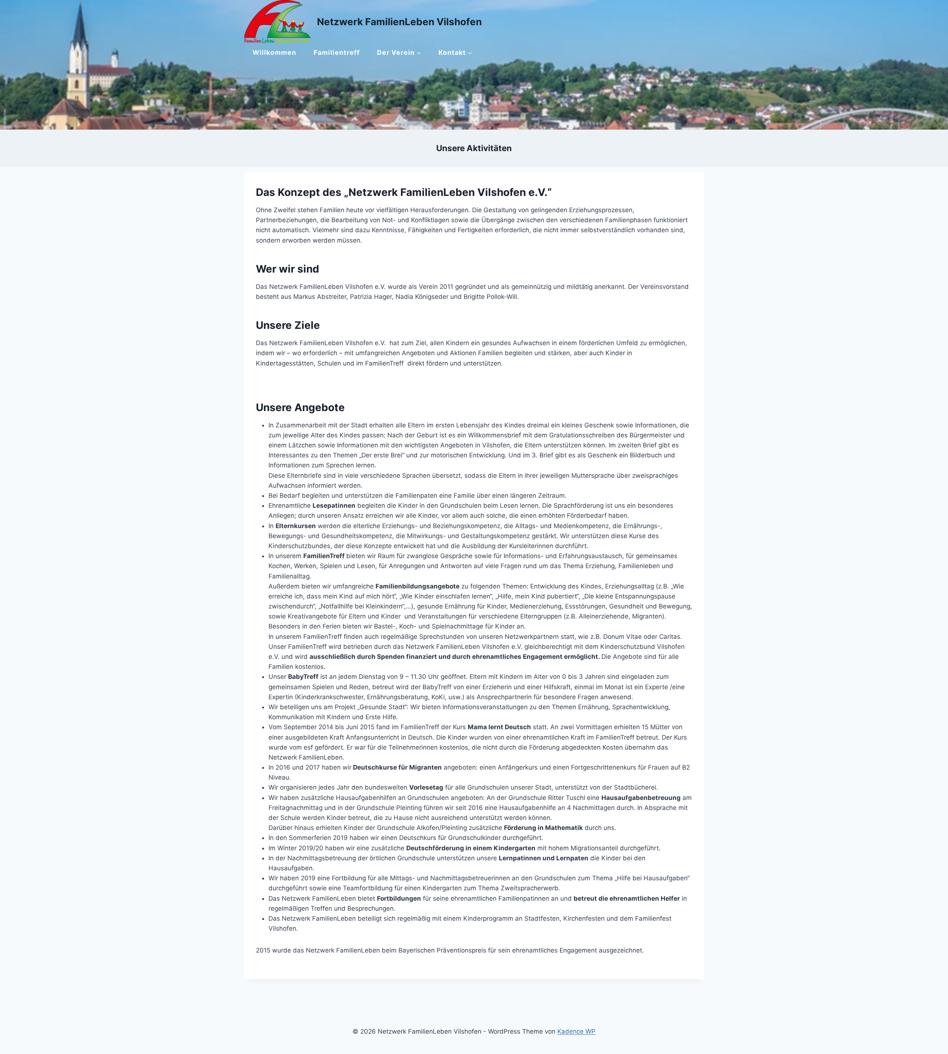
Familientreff (337, 52)
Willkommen (274, 52)
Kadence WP (576, 1031)
